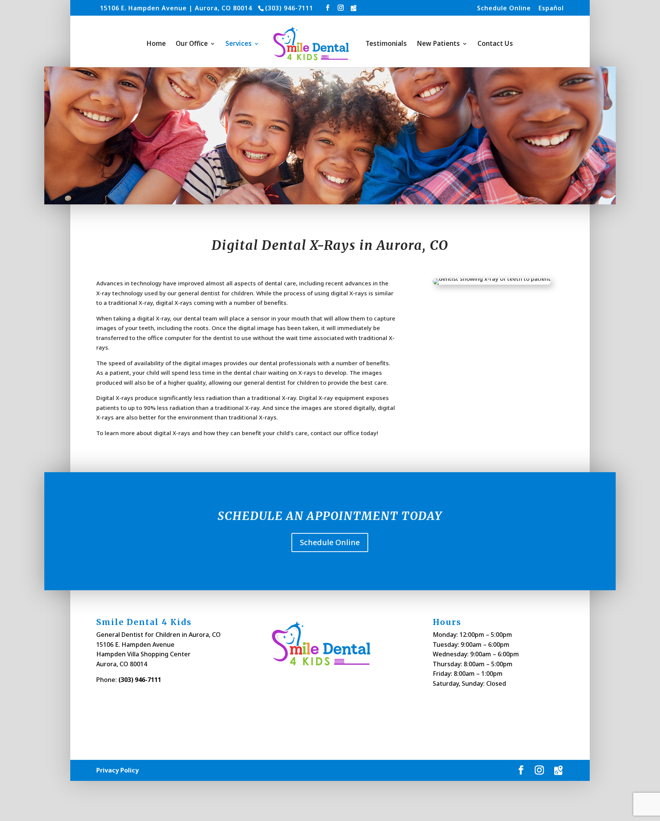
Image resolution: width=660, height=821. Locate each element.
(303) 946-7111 (139, 679)
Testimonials (386, 44)
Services (238, 44)
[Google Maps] (354, 8)
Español (551, 8)
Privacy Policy (117, 770)
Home (156, 44)
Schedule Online (504, 8)
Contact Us (495, 44)
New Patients (438, 44)
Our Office (192, 44)
